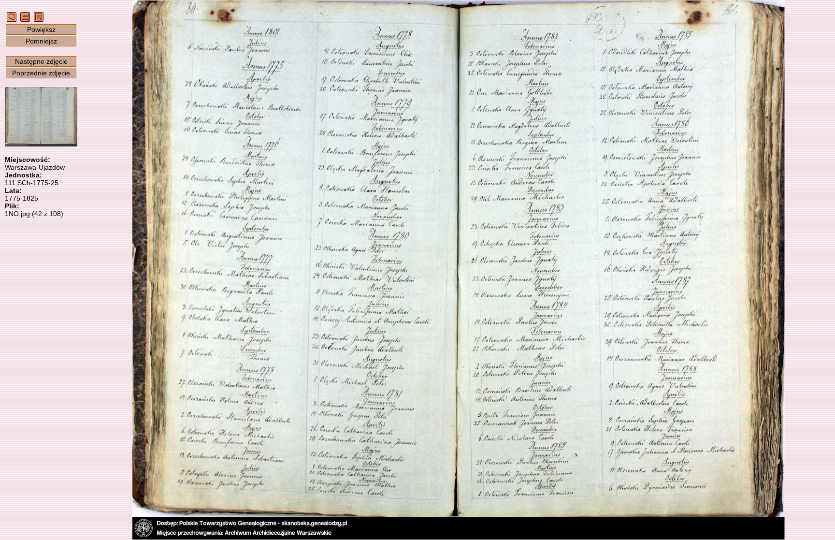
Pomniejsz (41, 41)
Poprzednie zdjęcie (41, 73)
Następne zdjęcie (41, 61)
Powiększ (41, 29)
